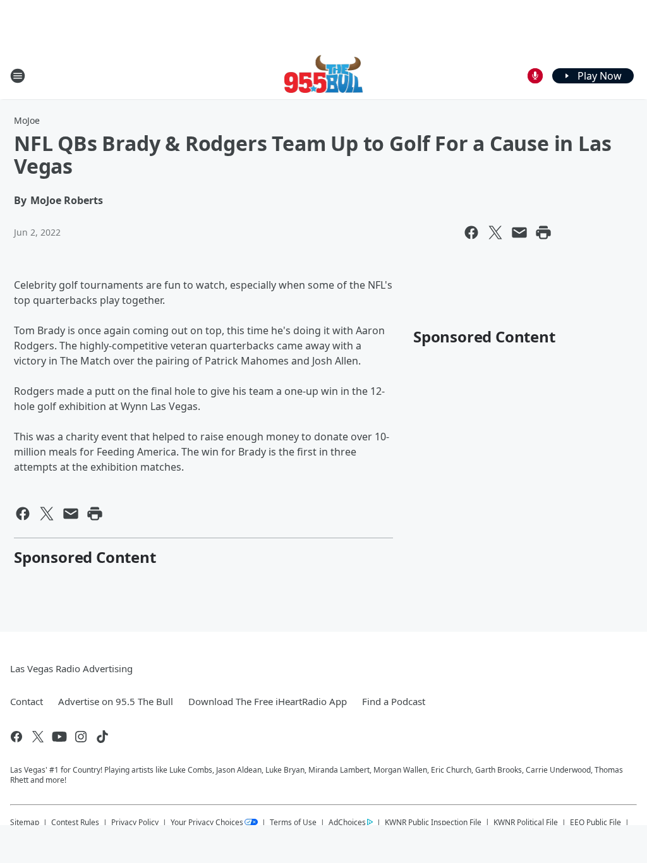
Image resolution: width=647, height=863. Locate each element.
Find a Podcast (393, 701)
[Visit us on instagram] (80, 736)
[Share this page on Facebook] (471, 232)
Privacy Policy (135, 822)
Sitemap (24, 822)
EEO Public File (595, 822)
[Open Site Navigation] (17, 75)
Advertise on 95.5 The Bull (115, 701)
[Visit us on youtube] (59, 736)
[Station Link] (323, 75)
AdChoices (347, 822)
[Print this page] (543, 232)
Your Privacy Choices (207, 822)
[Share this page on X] (495, 232)
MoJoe (27, 120)
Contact (26, 701)
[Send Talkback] (535, 75)
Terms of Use (293, 822)
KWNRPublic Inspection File (433, 822)
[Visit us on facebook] (16, 736)
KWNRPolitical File (525, 822)
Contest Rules (75, 822)
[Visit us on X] (37, 736)
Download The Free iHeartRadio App (267, 701)
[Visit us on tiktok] (102, 736)
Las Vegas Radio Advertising (71, 668)
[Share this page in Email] (519, 232)
